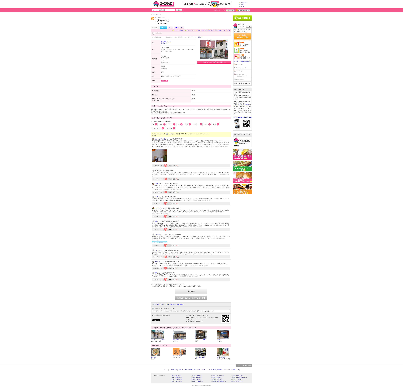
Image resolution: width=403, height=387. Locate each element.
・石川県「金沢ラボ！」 (176, 381)
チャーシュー (158, 128)
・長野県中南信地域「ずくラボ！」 (238, 377)
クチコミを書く (178, 30)
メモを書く (210, 30)
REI (156, 273)
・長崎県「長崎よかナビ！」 (237, 375)
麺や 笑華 (153, 357)
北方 (162, 124)
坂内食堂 (219, 339)
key (156, 221)
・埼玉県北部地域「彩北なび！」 (218, 381)
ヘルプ (242, 4)
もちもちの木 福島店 (179, 339)
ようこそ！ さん (219, 10)
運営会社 (219, 370)
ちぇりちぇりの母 (160, 139)
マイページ (239, 71)
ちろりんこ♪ (158, 208)
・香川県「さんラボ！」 (196, 379)
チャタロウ (158, 261)
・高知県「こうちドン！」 (236, 381)
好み (215, 124)
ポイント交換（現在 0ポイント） (241, 75)
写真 (170, 27)
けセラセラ (158, 250)
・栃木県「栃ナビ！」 (176, 375)
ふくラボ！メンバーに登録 (241, 105)
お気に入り (201, 30)
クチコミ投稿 (188, 370)
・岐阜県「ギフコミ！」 (216, 377)
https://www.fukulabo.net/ (243, 117)
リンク (210, 370)
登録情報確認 (240, 79)
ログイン (230, 10)
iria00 (156, 197)
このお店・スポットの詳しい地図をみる (214, 62)
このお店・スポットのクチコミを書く (191, 298)
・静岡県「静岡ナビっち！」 (217, 375)
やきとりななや (177, 355)
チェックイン (190, 30)
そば (187, 124)
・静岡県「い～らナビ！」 (236, 379)
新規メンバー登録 (243, 10)
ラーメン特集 (179, 27)
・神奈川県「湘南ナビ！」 (216, 379)
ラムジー (157, 234)
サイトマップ (173, 370)
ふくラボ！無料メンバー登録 (242, 36)
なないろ (157, 183)
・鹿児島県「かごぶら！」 (196, 381)
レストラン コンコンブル (158, 339)
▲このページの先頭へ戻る (243, 365)
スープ (171, 124)
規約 (214, 370)
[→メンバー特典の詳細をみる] (242, 61)
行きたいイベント (241, 67)
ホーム (242, 6)
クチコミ (163, 27)
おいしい (197, 124)
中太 (207, 124)
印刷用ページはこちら (223, 30)
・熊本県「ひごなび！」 (196, 375)
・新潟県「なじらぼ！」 (196, 377)
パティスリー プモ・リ (201, 339)
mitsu (170, 134)
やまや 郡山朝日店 (200, 357)
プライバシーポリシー (200, 370)
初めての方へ (244, 2)
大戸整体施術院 (221, 357)
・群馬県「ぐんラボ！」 (176, 379)
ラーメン (170, 128)
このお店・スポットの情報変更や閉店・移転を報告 (168, 304)
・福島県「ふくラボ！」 (176, 377)
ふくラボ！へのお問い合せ (231, 370)
